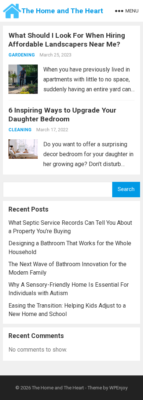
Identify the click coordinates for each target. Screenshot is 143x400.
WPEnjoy (118, 387)
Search (126, 189)
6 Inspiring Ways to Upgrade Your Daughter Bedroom (62, 114)
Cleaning (20, 129)
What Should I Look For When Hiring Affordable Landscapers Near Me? (66, 39)
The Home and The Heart (62, 11)
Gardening (21, 55)
